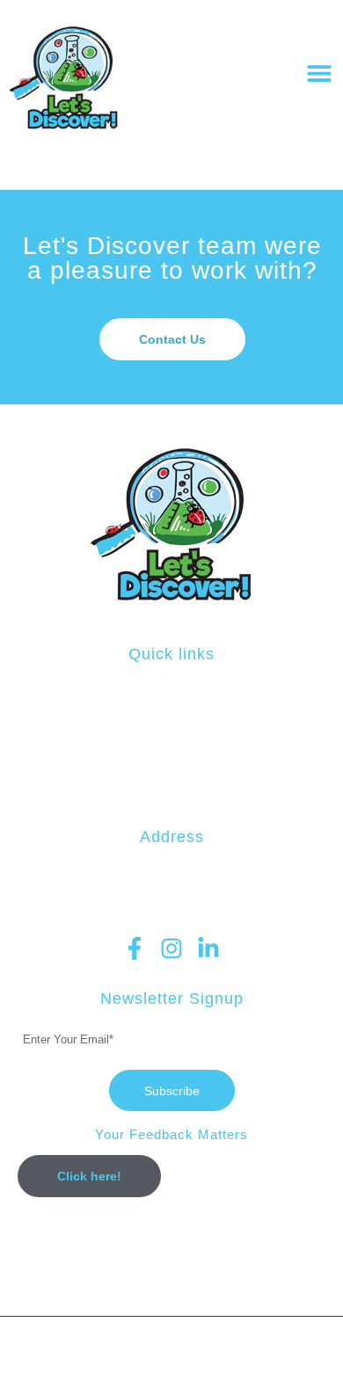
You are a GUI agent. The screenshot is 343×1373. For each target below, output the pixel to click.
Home (171, 688)
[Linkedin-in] (208, 948)
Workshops (172, 708)
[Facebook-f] (134, 948)
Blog (171, 729)
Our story (172, 769)
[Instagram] (171, 948)
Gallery (172, 749)
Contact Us (171, 789)
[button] (319, 73)
